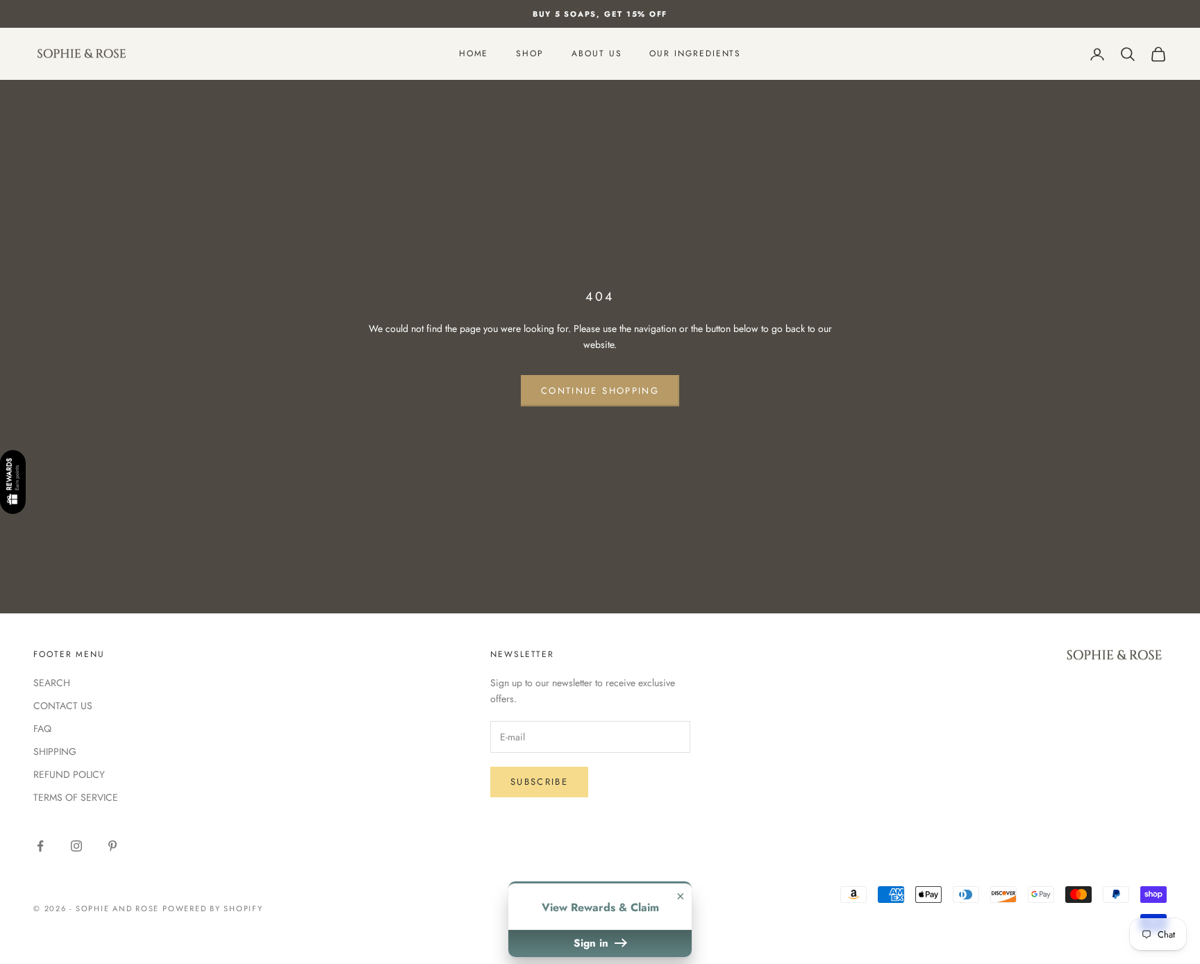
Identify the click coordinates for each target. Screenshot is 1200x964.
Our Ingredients (695, 54)
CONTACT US (62, 706)
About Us (597, 54)
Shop (530, 54)
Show (13, 483)
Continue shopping (600, 390)
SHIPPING (54, 751)
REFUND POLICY (69, 774)
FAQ (42, 729)
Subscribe (539, 781)
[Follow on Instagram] (76, 846)
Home (474, 54)
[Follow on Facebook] (40, 846)
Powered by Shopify (212, 908)
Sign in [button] (593, 943)
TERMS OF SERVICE (75, 797)
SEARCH (51, 683)
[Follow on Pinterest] (112, 846)
